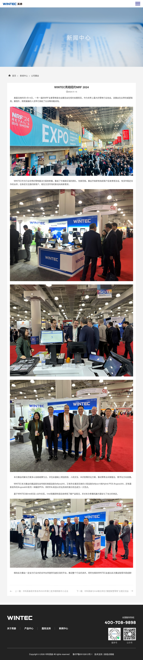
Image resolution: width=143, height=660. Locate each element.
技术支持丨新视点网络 (104, 654)
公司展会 (35, 76)
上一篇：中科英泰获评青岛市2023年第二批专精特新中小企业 (41, 592)
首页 (14, 76)
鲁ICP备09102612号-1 (82, 654)
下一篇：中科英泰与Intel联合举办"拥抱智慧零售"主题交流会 (103, 592)
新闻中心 (23, 76)
